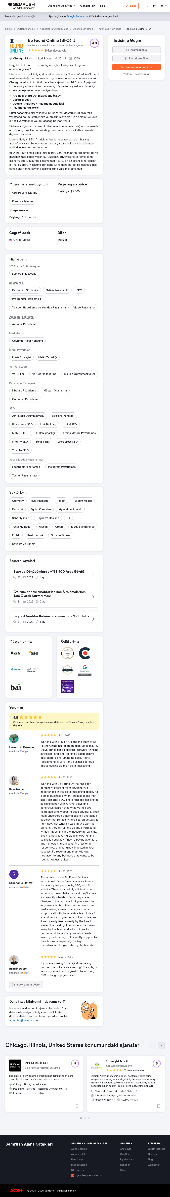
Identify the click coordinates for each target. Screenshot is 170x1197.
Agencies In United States (54, 28)
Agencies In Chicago (110, 28)
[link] (87, 6)
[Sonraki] (161, 1045)
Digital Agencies (26, 28)
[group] (85, 1080)
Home (8, 28)
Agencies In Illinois (83, 28)
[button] (145, 6)
